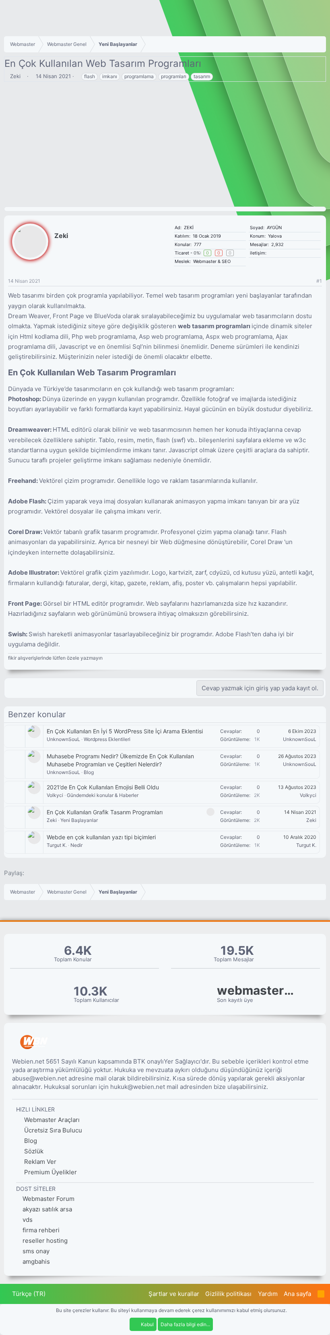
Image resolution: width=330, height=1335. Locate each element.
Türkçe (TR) (27, 1294)
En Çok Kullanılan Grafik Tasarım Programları (105, 812)
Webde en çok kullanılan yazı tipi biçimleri (101, 837)
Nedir (76, 845)
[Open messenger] (275, 253)
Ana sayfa (297, 1294)
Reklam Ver (39, 1161)
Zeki (15, 76)
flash (89, 76)
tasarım (202, 76)
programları (173, 76)
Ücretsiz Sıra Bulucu (52, 1130)
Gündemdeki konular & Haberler (102, 795)
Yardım (268, 1294)
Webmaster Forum (48, 1199)
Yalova (275, 236)
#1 (319, 281)
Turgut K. (57, 845)
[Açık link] (270, 253)
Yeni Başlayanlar (79, 820)
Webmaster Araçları (51, 1120)
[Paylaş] (309, 281)
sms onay (36, 1251)
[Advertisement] (165, 146)
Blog (89, 772)
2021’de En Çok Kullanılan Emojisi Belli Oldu (103, 787)
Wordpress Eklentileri (107, 739)
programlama (139, 76)
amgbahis (36, 1261)
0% (197, 253)
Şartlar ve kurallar (173, 1294)
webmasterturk (257, 990)
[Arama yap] (280, 253)
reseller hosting (45, 1240)
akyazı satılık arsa (47, 1209)
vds (28, 1219)
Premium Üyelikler (50, 1172)
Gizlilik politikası (228, 1294)
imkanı (109, 76)
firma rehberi (41, 1230)
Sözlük (33, 1151)
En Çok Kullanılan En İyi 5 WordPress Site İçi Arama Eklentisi (125, 731)
